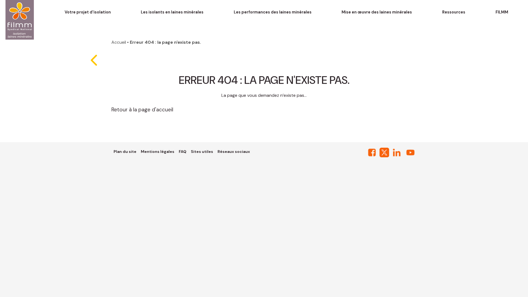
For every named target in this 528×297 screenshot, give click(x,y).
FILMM (502, 12)
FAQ (182, 151)
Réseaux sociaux (234, 151)
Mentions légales (157, 151)
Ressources (453, 12)
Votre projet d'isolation (88, 12)
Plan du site (125, 151)
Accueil (118, 42)
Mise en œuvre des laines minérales (377, 12)
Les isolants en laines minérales (172, 12)
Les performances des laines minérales (273, 12)
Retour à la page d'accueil (142, 109)
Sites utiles (202, 151)
